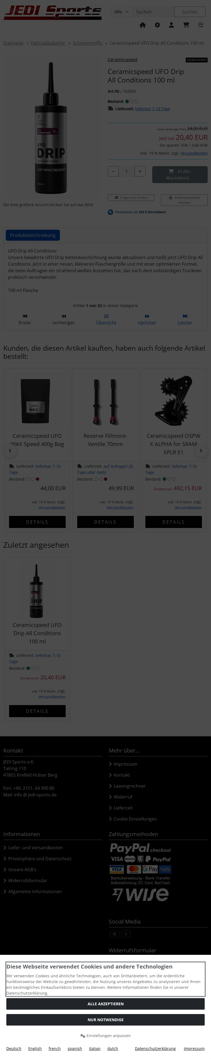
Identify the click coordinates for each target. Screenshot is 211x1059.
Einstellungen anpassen (108, 1035)
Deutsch (13, 1048)
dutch (112, 1048)
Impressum (194, 1048)
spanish (75, 1048)
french (55, 1048)
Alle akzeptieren (106, 1003)
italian (95, 1048)
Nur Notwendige (106, 1019)
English (35, 1048)
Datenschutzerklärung (155, 1048)
